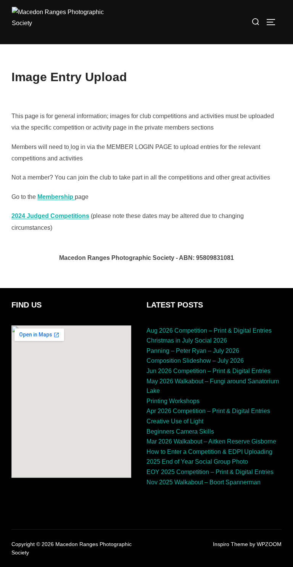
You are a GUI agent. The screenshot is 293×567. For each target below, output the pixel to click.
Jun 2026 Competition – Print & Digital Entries (208, 371)
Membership (55, 197)
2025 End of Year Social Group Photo (197, 461)
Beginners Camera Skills (180, 431)
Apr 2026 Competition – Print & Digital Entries (208, 411)
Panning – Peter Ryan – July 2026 (192, 351)
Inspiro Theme (230, 544)
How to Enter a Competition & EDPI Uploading (209, 451)
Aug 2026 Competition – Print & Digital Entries (209, 330)
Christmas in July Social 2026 (186, 340)
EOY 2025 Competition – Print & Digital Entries (210, 472)
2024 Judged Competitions (50, 216)
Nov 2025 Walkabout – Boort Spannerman (203, 482)
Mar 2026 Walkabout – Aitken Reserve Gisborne (211, 441)
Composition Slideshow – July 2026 (195, 360)
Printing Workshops (173, 401)
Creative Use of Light (174, 421)
